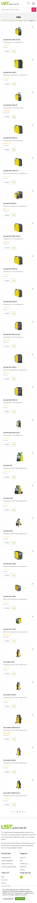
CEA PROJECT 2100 (9, 629)
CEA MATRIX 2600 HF (10, 138)
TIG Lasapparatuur (17, 42)
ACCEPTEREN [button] (20, 899)
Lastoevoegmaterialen (8, 867)
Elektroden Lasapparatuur (10, 75)
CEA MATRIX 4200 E (9, 367)
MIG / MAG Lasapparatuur (19, 468)
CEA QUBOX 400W (9, 695)
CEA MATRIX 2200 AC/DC (11, 40)
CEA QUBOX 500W (9, 760)
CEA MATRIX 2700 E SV (10, 171)
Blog (2, 877)
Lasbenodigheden (7, 861)
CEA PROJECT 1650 (9, 596)
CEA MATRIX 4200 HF (10, 400)
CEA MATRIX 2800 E (9, 203)
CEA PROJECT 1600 (9, 564)
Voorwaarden (5, 886)
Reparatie (23, 867)
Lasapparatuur (7, 42)
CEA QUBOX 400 (8, 662)
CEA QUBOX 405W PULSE (11, 728)
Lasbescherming (6, 864)
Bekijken (7, 51)
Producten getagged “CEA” (17, 20)
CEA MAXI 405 (8, 498)
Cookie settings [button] (8, 899)
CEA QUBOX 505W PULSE (11, 793)
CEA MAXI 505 (8, 531)
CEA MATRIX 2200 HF (10, 105)
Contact (23, 857)
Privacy (3, 883)
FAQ (21, 861)
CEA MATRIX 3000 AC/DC (11, 236)
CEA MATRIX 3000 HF (10, 269)
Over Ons (4, 880)
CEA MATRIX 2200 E (9, 72)
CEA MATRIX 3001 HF (10, 302)
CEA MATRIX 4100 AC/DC (11, 334)
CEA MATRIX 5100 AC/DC (11, 433)
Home (4, 20)
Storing (22, 870)
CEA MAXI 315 (7, 465)
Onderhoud (24, 864)
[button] (32, 27)
